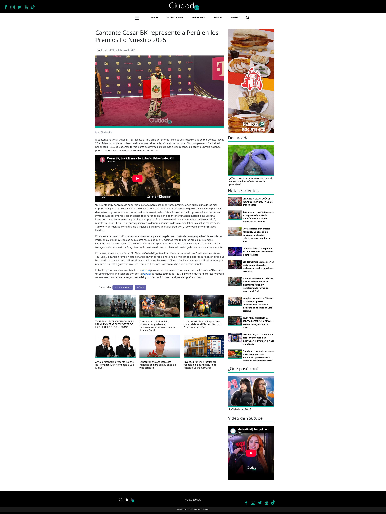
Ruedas (235, 17)
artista (146, 270)
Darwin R (205, 509)
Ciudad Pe (106, 132)
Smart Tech (198, 17)
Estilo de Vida (175, 17)
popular (147, 273)
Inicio (154, 17)
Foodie (218, 17)
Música (140, 287)
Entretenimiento (122, 287)
